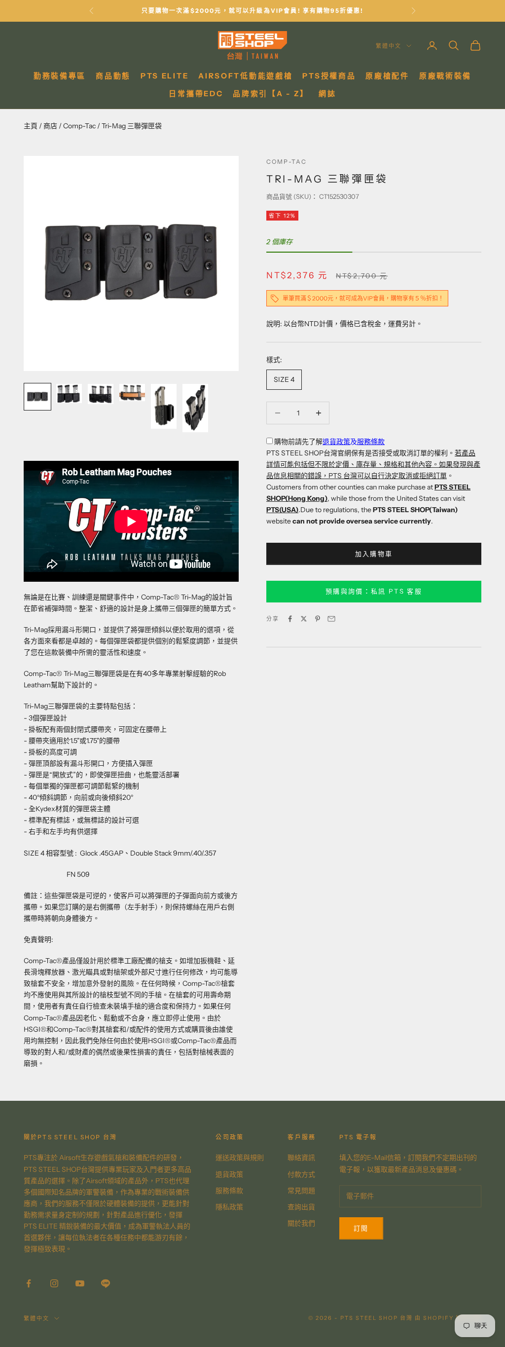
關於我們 (301, 1223)
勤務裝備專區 (60, 75)
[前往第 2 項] (69, 393)
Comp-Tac (79, 125)
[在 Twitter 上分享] (304, 619)
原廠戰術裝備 (445, 75)
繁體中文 (388, 45)
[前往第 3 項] (100, 394)
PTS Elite (164, 75)
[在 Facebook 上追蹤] (29, 1283)
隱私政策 (229, 1206)
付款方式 (301, 1174)
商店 (50, 125)
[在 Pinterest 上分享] (318, 619)
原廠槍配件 (387, 75)
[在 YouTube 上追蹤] (80, 1283)
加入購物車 (374, 554)
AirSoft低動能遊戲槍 (245, 75)
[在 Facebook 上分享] (290, 619)
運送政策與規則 (240, 1157)
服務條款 (371, 441)
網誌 (327, 93)
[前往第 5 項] (164, 406)
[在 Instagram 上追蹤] (54, 1283)
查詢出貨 (301, 1206)
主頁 (30, 125)
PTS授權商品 (329, 75)
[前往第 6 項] (195, 408)
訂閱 (361, 1228)
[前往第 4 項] (132, 392)
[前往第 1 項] (37, 397)
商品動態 (113, 75)
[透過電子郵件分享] (331, 619)
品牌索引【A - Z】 (271, 93)
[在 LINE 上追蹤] (105, 1283)
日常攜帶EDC (196, 93)
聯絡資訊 (301, 1157)
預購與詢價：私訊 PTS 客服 (373, 591)
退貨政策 (336, 441)
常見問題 (301, 1190)
